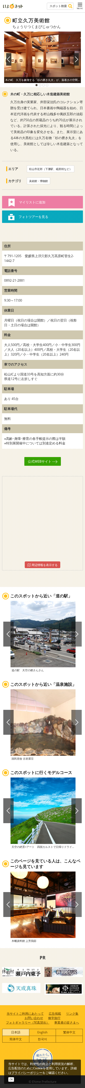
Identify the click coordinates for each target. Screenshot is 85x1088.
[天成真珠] (21, 987)
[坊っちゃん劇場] (64, 971)
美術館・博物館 (38, 181)
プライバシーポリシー (26, 1073)
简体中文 (15, 1039)
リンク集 (72, 1013)
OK (11, 1079)
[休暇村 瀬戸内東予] (21, 971)
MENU (80, 8)
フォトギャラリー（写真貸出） (27, 1022)
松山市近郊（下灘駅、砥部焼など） (50, 169)
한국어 (42, 1039)
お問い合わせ (34, 1018)
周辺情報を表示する (44, 565)
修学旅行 (54, 1018)
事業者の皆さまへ (66, 1022)
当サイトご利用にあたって (25, 1013)
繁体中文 (69, 1032)
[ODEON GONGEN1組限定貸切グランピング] (64, 988)
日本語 (15, 1032)
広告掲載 (55, 1013)
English (42, 1032)
